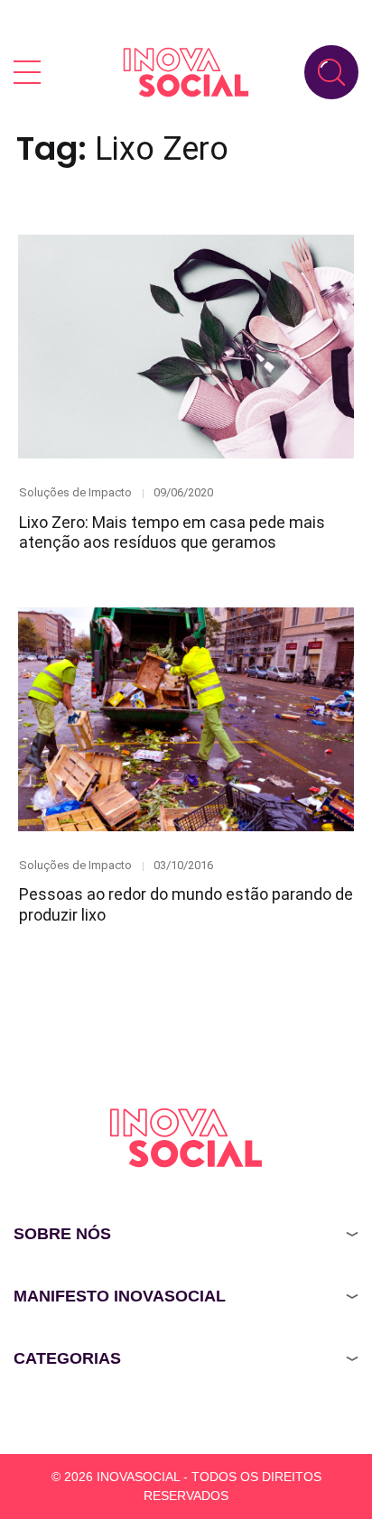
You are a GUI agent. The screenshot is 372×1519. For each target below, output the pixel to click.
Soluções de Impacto (75, 492)
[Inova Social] (186, 72)
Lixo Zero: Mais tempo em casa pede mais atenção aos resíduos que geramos (172, 532)
